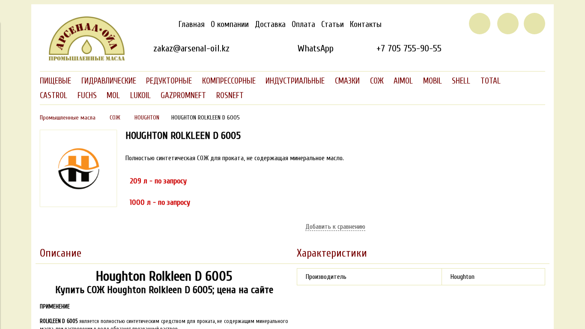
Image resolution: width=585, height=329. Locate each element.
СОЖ (115, 117)
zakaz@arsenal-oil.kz (191, 48)
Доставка (270, 24)
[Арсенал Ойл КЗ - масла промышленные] (82, 59)
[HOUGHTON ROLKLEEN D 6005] (78, 205)
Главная (192, 24)
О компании (230, 24)
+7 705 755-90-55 (409, 48)
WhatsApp (315, 48)
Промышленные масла (68, 117)
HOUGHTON (146, 117)
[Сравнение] (508, 23)
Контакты (366, 24)
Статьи (332, 24)
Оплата (303, 24)
